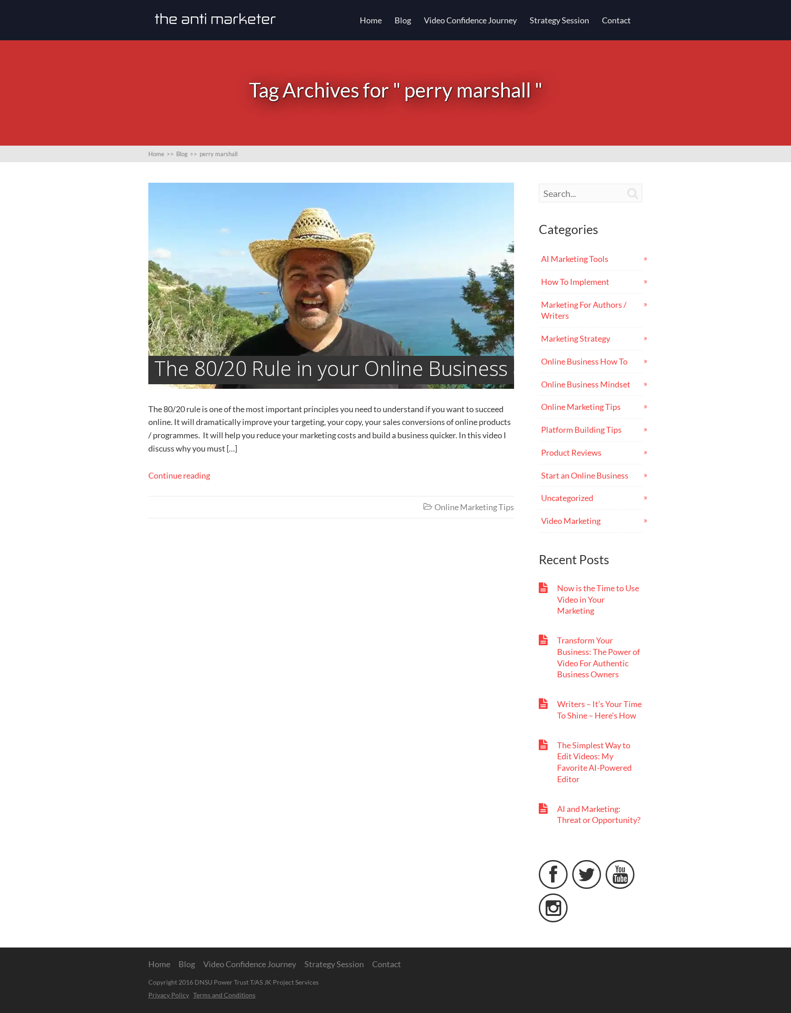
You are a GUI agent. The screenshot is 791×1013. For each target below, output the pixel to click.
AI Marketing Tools (574, 259)
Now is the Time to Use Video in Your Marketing (598, 599)
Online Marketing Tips (474, 507)
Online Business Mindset (585, 384)
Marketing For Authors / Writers (584, 310)
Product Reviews (571, 452)
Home (371, 20)
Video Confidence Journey (470, 20)
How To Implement (575, 282)
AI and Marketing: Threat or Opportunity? (598, 814)
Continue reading (179, 475)
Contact (616, 20)
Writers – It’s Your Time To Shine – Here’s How (599, 709)
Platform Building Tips (581, 430)
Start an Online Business (584, 475)
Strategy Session (559, 20)
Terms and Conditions (224, 995)
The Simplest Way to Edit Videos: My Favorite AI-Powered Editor (594, 762)
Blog (403, 20)
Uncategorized (567, 498)
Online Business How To (584, 361)
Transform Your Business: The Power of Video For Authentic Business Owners (598, 657)
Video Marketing (571, 521)
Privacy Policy (168, 995)
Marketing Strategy (575, 338)
